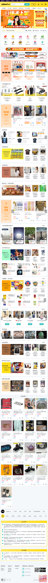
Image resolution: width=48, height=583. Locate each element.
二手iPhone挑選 (9, 30)
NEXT (46, 94)
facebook (8, 580)
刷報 (2, 511)
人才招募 (16, 568)
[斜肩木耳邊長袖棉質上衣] (16, 314)
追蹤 (7, 324)
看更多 (43, 83)
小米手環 (19, 516)
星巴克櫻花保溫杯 (37, 511)
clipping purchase (22, 125)
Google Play (42, 571)
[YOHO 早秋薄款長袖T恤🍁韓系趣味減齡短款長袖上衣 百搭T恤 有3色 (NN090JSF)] (33, 316)
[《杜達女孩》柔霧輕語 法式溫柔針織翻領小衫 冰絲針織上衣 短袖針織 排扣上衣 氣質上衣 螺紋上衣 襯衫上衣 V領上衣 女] (39, 314)
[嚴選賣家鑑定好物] (24, 19)
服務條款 (34, 580)
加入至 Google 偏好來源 (46, 12)
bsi (3, 579)
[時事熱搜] (24, 49)
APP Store (42, 569)
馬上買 (43, 183)
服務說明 (2, 569)
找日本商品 (43, 247)
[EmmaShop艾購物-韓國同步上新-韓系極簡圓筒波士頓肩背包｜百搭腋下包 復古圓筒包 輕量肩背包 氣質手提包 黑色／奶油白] (10, 316)
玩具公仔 (39, 8)
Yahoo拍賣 (5, 4)
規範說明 (8, 535)
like (19, 125)
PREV (2, 94)
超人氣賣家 (27, 8)
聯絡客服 (9, 569)
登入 (34, 4)
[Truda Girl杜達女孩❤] (41, 318)
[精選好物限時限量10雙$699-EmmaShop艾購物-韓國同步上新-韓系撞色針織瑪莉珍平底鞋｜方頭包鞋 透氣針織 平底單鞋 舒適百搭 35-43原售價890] (5, 314)
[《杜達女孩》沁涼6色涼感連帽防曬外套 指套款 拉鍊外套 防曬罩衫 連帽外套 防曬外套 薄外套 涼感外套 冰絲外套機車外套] (45, 316)
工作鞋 (25, 511)
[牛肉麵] (28, 57)
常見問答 (9, 568)
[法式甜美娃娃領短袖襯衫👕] (22, 312)
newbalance (8, 511)
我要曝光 (6, 75)
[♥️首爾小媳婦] (18, 318)
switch (7, 516)
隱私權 (38, 580)
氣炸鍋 (35, 516)
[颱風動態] (28, 53)
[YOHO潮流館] (30, 318)
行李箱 (40, 516)
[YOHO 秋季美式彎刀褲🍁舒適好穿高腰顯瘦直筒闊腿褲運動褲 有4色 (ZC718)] (33, 312)
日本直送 (9, 8)
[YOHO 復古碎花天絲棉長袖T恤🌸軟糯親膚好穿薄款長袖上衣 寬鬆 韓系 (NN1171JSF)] (28, 314)
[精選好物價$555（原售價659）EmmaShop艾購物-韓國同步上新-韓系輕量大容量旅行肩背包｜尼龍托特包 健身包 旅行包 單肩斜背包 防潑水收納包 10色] (10, 312)
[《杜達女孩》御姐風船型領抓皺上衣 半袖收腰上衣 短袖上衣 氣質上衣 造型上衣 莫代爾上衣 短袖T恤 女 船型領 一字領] (45, 312)
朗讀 (46, 9)
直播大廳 (43, 329)
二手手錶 (15, 511)
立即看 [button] (6, 155)
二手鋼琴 (12, 516)
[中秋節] (43, 53)
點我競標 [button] (27, 159)
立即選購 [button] (27, 373)
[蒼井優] (35, 53)
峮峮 (20, 511)
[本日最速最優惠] (43, 578)
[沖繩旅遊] (20, 57)
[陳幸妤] (35, 57)
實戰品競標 (43, 146)
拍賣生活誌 (21, 8)
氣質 (30, 511)
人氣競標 (34, 8)
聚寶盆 (24, 516)
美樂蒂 (30, 516)
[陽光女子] (20, 53)
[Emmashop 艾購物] (7, 318)
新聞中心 (2, 568)
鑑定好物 (15, 8)
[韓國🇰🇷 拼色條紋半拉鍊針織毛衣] (22, 316)
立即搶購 (17, 78)
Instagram (10, 580)
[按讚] (11, 239)
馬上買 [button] (28, 196)
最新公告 (9, 571)
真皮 (44, 511)
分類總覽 (4, 8)
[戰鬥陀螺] (43, 57)
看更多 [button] (6, 174)
